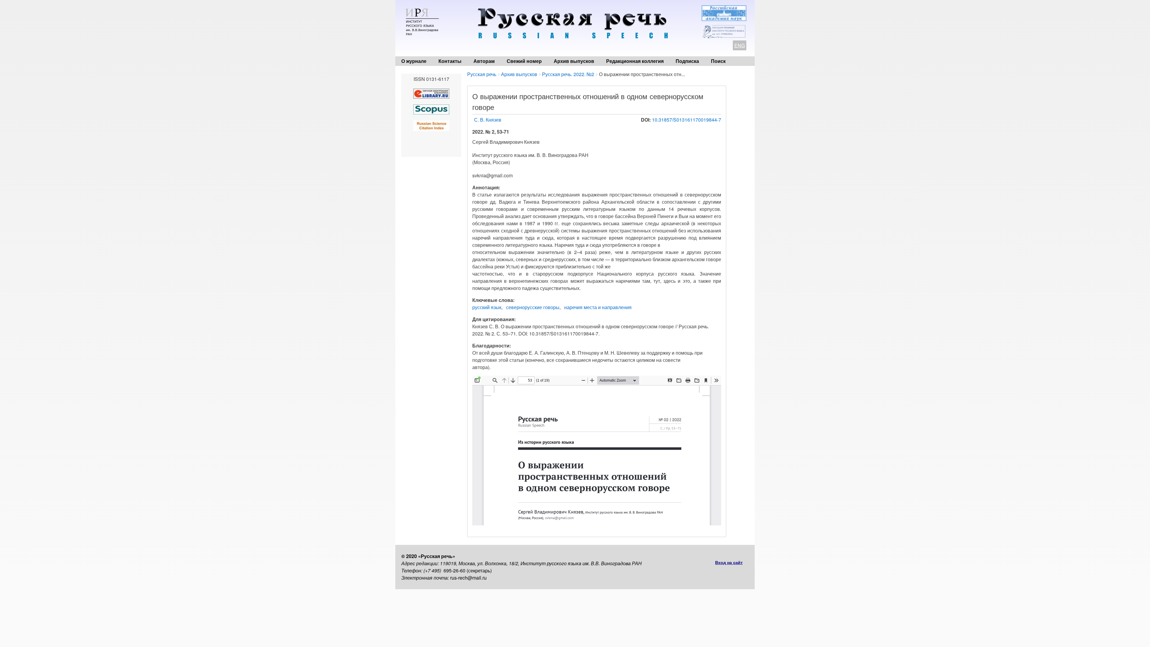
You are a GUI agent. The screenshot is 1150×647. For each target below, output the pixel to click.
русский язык (486, 307)
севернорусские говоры (532, 307)
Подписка (687, 61)
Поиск (718, 61)
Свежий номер (524, 61)
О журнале (413, 61)
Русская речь (481, 74)
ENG (739, 45)
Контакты (449, 61)
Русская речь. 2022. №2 (568, 74)
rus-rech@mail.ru (468, 577)
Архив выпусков (574, 61)
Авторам (484, 61)
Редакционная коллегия (635, 61)
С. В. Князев (487, 119)
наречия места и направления (598, 307)
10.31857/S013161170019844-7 (686, 119)
